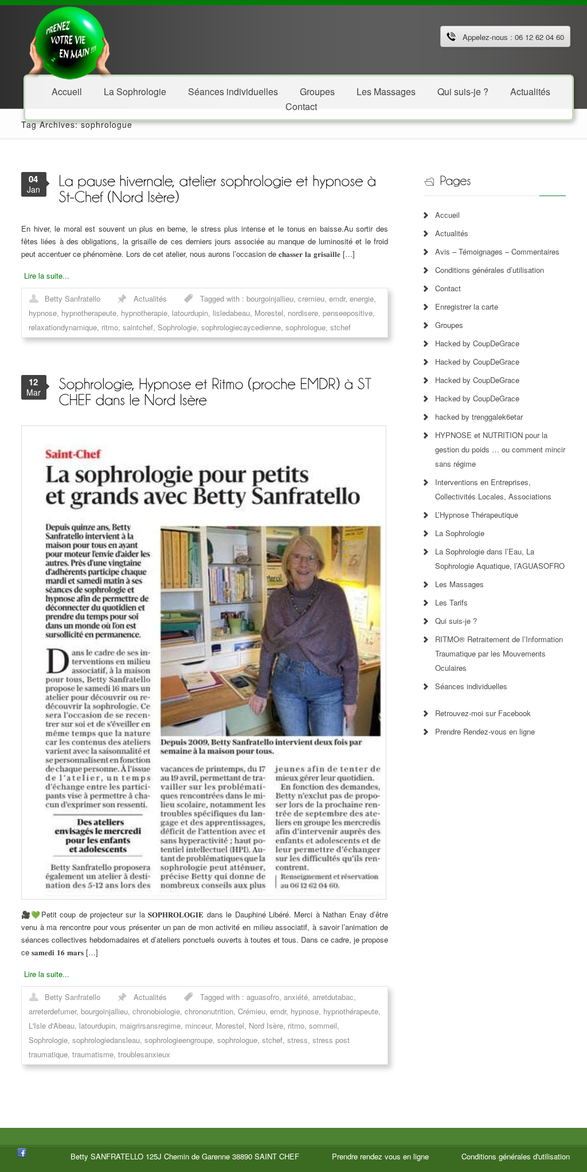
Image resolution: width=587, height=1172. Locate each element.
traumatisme (93, 1054)
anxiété (296, 996)
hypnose (43, 312)
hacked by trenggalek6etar (479, 416)
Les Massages (386, 90)
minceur (198, 1025)
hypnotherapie (144, 312)
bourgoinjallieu (270, 298)
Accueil (67, 90)
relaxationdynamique (63, 327)
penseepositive (348, 312)
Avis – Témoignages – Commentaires (497, 251)
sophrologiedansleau (106, 1039)
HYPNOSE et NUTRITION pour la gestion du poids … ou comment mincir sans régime (500, 449)
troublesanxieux (144, 1054)
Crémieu (251, 1011)
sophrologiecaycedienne (241, 327)
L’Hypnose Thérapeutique (476, 514)
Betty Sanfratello (72, 298)
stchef (340, 327)
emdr (337, 298)
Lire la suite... (46, 275)
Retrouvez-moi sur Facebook (483, 713)
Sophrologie (177, 327)
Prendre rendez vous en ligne (380, 1156)
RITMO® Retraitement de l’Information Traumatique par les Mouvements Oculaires (499, 653)
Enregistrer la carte (466, 306)
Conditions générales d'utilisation (515, 1156)
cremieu (311, 298)
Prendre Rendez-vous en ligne (485, 731)
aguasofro (262, 996)
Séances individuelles (233, 90)
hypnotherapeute (88, 312)
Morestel (269, 312)
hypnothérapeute (350, 1011)
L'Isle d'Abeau (52, 1025)
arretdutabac (333, 996)
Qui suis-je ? (462, 90)
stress (297, 1039)
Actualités (530, 90)
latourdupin (190, 312)
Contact (301, 105)
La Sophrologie (135, 90)
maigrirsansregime (150, 1025)
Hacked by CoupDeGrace (477, 343)
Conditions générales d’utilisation (489, 269)
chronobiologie (156, 1011)
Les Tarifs (451, 602)
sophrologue (305, 327)
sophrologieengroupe (178, 1039)
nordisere (303, 312)
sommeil (323, 1025)
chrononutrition (209, 1011)
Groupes (449, 324)
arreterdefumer (52, 1011)
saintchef (138, 327)
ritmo (109, 327)
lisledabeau (231, 312)
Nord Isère (266, 1025)
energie (362, 298)
